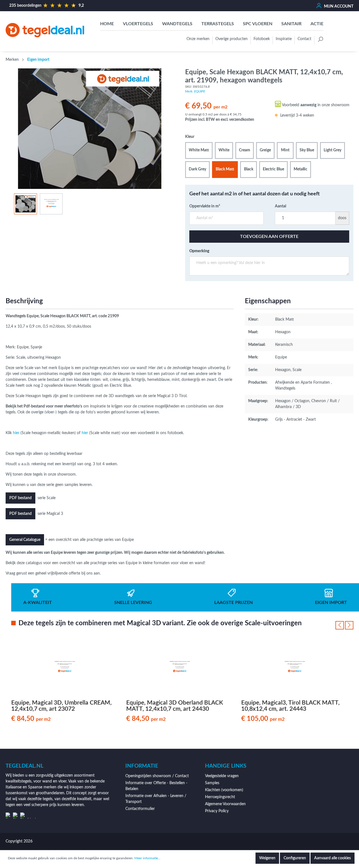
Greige (265, 150)
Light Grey (332, 150)
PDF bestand (20, 498)
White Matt (199, 150)
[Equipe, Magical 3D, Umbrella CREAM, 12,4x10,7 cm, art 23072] (64, 668)
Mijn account (338, 6)
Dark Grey (197, 169)
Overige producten (231, 39)
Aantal (280, 206)
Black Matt (225, 169)
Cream (244, 150)
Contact (304, 39)
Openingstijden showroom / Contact (157, 776)
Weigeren (267, 858)
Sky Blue (307, 150)
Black (248, 169)
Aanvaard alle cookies (332, 858)
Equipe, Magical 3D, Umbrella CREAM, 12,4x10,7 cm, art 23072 (61, 706)
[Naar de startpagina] (45, 30)
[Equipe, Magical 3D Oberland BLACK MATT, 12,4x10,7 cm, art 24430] (179, 668)
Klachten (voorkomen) (224, 790)
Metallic (300, 169)
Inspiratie (284, 39)
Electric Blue (273, 169)
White (223, 150)
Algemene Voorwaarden (225, 804)
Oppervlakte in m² (204, 206)
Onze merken (198, 39)
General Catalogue (24, 540)
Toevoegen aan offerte (269, 236)
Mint (285, 150)
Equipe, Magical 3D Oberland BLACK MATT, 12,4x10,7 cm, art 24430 (174, 706)
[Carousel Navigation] (344, 625)
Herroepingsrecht (220, 797)
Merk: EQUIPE (195, 91)
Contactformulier (140, 809)
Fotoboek (262, 39)
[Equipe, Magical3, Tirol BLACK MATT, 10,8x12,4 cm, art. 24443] (294, 668)
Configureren (295, 858)
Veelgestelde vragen (222, 776)
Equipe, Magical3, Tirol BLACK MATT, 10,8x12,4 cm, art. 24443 (290, 706)
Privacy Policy (217, 811)
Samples (212, 783)
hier (16, 433)
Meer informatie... (147, 858)
